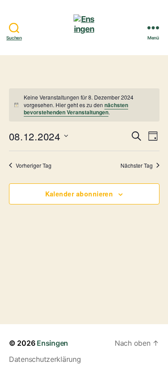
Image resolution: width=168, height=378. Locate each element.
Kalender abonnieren (79, 193)
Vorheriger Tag (34, 165)
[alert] (84, 105)
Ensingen (52, 343)
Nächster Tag (137, 165)
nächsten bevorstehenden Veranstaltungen (76, 109)
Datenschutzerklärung (45, 359)
